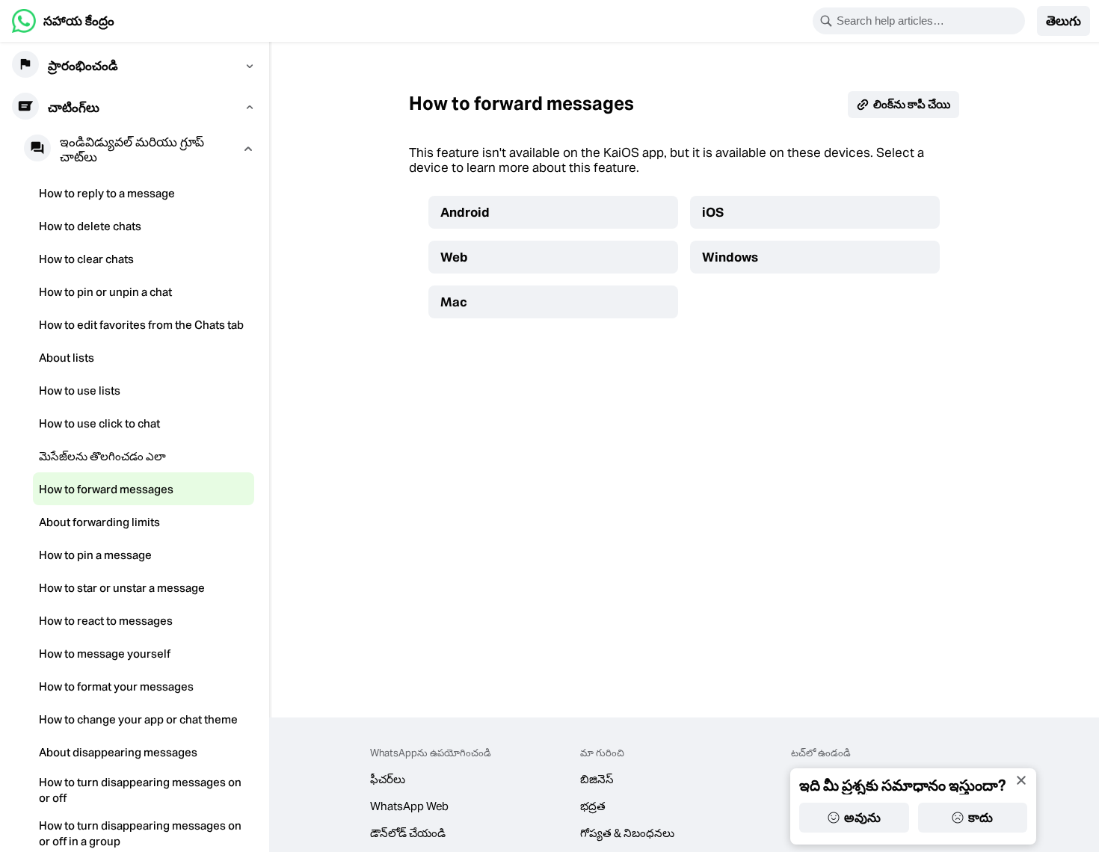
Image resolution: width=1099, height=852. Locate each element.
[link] (63, 21)
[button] (1063, 21)
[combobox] (928, 20)
